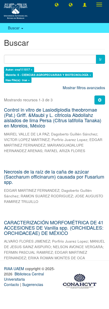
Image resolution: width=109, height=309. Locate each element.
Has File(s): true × (18, 80)
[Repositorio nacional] (81, 280)
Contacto (11, 284)
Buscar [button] (14, 27)
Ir (100, 59)
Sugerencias (32, 284)
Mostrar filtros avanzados (84, 87)
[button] (56, 4)
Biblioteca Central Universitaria (24, 276)
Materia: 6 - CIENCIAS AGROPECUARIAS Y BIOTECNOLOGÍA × (48, 75)
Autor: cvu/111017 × (19, 69)
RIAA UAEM (14, 268)
